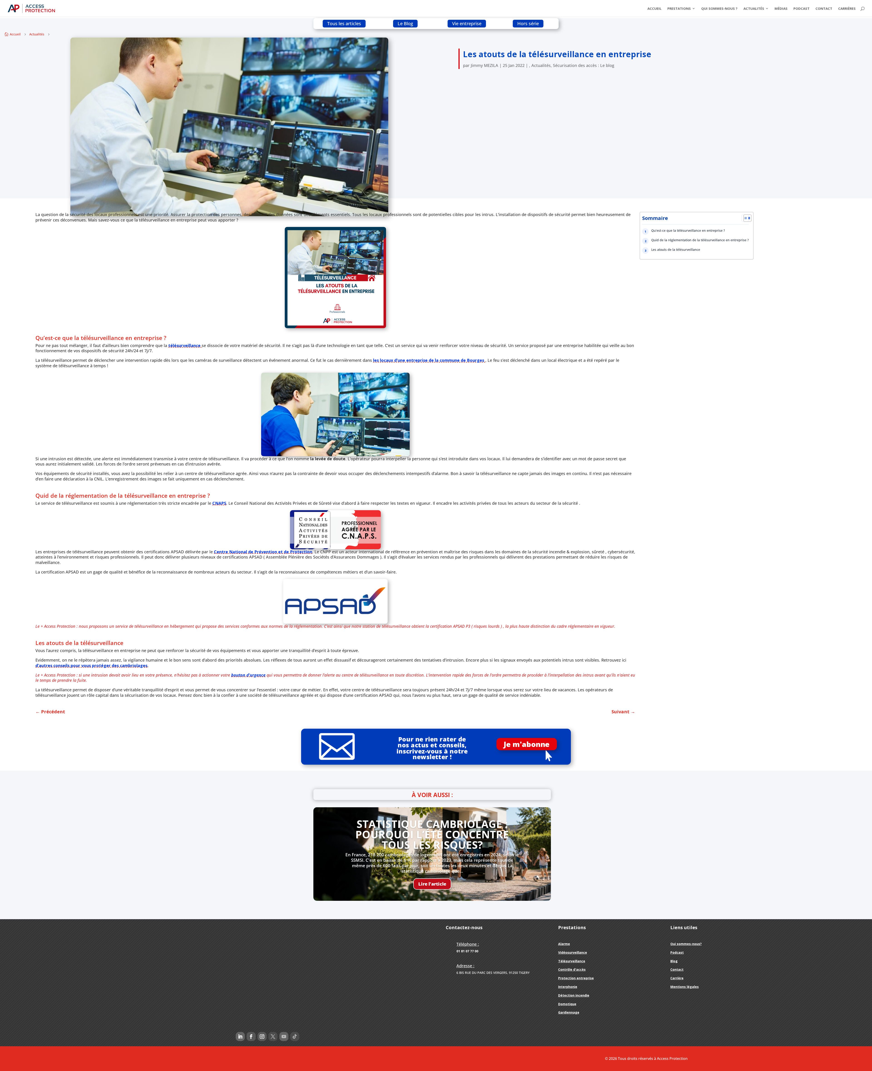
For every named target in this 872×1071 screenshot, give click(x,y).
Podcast (801, 9)
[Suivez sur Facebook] (251, 1036)
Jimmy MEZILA (484, 65)
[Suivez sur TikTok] (294, 1036)
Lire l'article (432, 884)
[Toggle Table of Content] (745, 218)
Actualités (753, 9)
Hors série (528, 23)
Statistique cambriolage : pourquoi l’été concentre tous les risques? (432, 834)
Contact (823, 9)
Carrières (847, 9)
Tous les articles (344, 23)
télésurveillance (185, 345)
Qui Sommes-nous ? (719, 9)
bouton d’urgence (248, 675)
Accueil (654, 9)
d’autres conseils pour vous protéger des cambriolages (91, 665)
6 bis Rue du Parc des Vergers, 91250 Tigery (493, 972)
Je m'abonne (527, 744)
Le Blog (405, 23)
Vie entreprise (466, 23)
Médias (781, 9)
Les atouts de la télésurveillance (675, 249)
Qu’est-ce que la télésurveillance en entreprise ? (688, 230)
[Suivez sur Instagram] (262, 1036)
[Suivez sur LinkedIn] (240, 1036)
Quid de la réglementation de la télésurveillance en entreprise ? (700, 240)
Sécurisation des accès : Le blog (583, 65)
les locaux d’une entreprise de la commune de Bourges (429, 360)
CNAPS (219, 503)
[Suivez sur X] (272, 1036)
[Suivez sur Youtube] (283, 1036)
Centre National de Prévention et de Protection (263, 551)
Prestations (679, 9)
